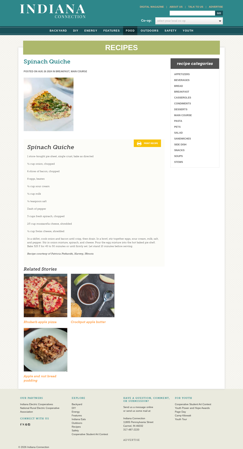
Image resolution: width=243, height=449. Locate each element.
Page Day (180, 411)
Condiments (182, 103)
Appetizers (182, 74)
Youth (188, 30)
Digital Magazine (152, 6)
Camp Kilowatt (183, 415)
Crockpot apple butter (88, 322)
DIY (75, 30)
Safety (171, 30)
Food (130, 30)
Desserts (180, 109)
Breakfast (62, 71)
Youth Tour (181, 419)
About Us (176, 6)
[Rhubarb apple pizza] (45, 296)
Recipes (76, 426)
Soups (178, 156)
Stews (178, 162)
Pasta (178, 121)
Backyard (58, 30)
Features (111, 30)
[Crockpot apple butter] (93, 296)
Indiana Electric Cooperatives (36, 404)
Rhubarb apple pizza (40, 322)
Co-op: (146, 20)
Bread (178, 86)
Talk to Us (195, 6)
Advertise (216, 6)
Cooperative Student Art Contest (90, 434)
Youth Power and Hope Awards (192, 408)
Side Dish (180, 144)
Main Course (79, 71)
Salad (178, 132)
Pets (177, 126)
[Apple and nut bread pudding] (45, 350)
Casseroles (182, 97)
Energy (90, 30)
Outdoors (150, 30)
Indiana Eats (79, 419)
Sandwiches (182, 138)
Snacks (179, 150)
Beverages (181, 80)
